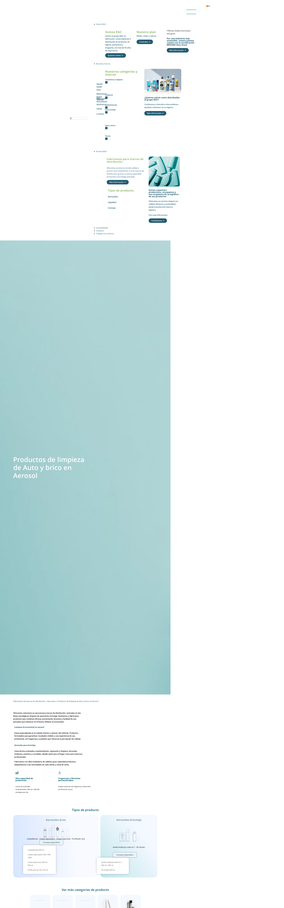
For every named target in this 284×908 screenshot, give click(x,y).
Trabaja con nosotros (105, 233)
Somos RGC (101, 24)
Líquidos (112, 202)
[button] (146, 12)
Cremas (111, 207)
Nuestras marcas (103, 64)
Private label (101, 151)
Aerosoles (113, 196)
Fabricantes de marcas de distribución (29, 701)
